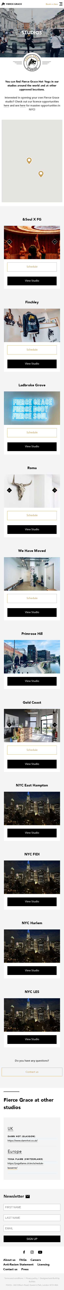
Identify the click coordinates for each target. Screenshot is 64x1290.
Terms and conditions (13, 1278)
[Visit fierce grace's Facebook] (25, 1252)
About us (9, 1260)
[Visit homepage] (12, 4)
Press (25, 1269)
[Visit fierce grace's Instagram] (32, 1252)
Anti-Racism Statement (18, 1264)
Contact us (32, 1072)
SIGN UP (32, 1239)
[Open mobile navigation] (60, 3)
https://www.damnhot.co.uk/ (23, 1140)
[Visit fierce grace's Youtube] (39, 1252)
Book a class (52, 4)
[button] (29, 161)
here (6, 105)
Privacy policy (32, 1278)
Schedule (32, 267)
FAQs (23, 1260)
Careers (36, 1260)
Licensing (43, 1264)
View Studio (32, 281)
